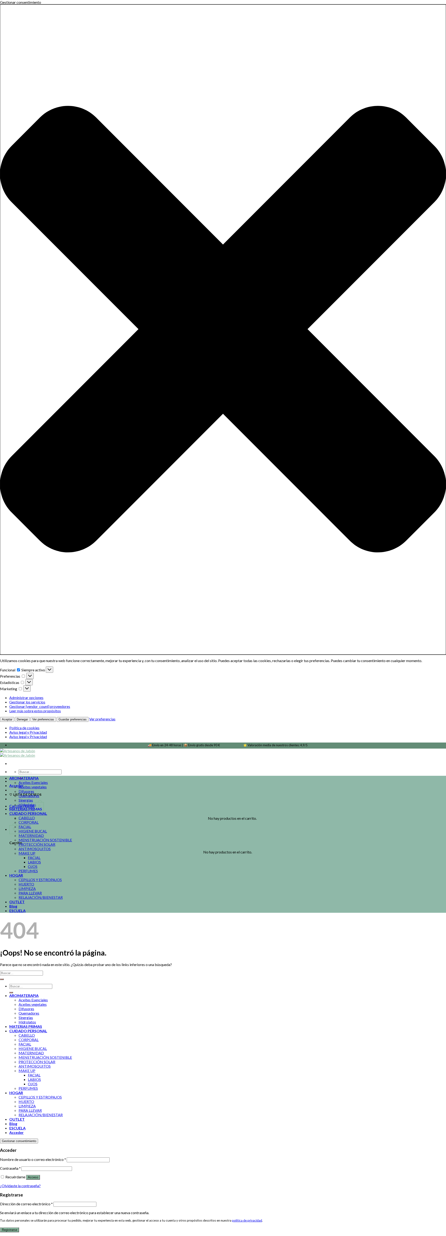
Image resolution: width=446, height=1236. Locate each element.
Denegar (22, 719)
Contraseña (10, 1168)
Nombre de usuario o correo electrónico (33, 1159)
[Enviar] (2, 979)
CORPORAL (29, 822)
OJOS (32, 866)
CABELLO (27, 818)
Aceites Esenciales (33, 782)
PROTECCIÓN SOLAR (37, 844)
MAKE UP (27, 853)
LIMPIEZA (27, 888)
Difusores (26, 791)
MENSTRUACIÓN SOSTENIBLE (45, 840)
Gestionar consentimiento (19, 1141)
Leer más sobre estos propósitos (35, 711)
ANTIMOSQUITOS (35, 848)
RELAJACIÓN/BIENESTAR (41, 897)
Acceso (33, 1177)
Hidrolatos (27, 804)
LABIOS (34, 862)
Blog (13, 906)
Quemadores (29, 795)
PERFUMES (28, 871)
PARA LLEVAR (30, 893)
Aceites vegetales (33, 787)
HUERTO (26, 884)
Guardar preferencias (73, 719)
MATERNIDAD (31, 835)
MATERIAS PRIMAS (25, 809)
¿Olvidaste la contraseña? (20, 1185)
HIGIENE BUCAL (33, 831)
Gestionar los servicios (27, 702)
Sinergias (26, 800)
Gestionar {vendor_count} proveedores (39, 706)
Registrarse (9, 1230)
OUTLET (17, 902)
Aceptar (7, 719)
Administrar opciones (26, 697)
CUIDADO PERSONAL (28, 813)
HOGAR (16, 875)
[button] (223, 329)
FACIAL (25, 826)
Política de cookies (24, 728)
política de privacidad (247, 1220)
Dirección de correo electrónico (26, 1204)
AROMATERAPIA (24, 778)
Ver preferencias (43, 719)
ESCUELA (17, 910)
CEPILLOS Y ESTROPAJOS (40, 879)
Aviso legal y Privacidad (28, 732)
